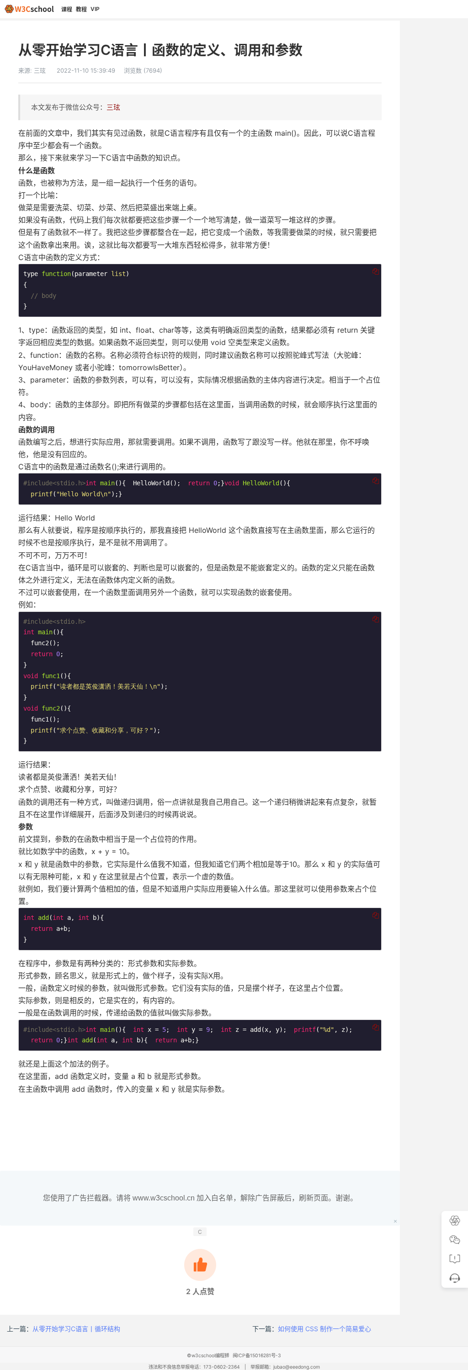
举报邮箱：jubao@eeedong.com (285, 1367)
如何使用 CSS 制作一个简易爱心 (324, 1329)
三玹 (40, 70)
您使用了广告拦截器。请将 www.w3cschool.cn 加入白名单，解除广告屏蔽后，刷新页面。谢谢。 (200, 1198)
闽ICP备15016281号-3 (257, 1356)
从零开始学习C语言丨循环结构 (76, 1329)
